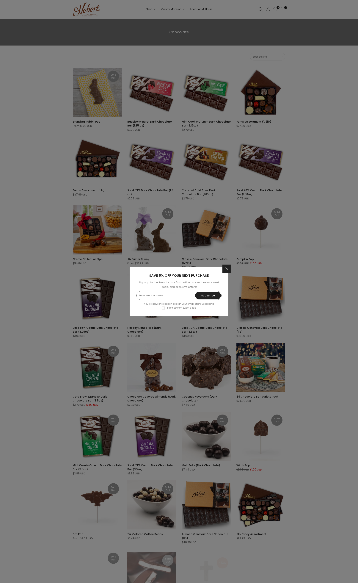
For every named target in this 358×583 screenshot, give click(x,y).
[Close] (226, 269)
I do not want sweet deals (181, 308)
